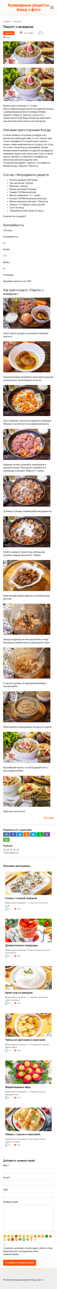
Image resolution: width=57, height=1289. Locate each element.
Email (6, 1177)
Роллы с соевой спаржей (21, 898)
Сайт (5, 1189)
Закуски (9, 33)
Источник (49, 817)
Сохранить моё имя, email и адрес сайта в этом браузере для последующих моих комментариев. (27, 1251)
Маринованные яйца (18, 1087)
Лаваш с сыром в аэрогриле (22, 1134)
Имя (6, 1165)
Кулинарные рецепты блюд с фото (28, 7)
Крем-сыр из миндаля (18, 992)
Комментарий (10, 1202)
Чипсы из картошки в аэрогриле (25, 1039)
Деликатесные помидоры (21, 945)
